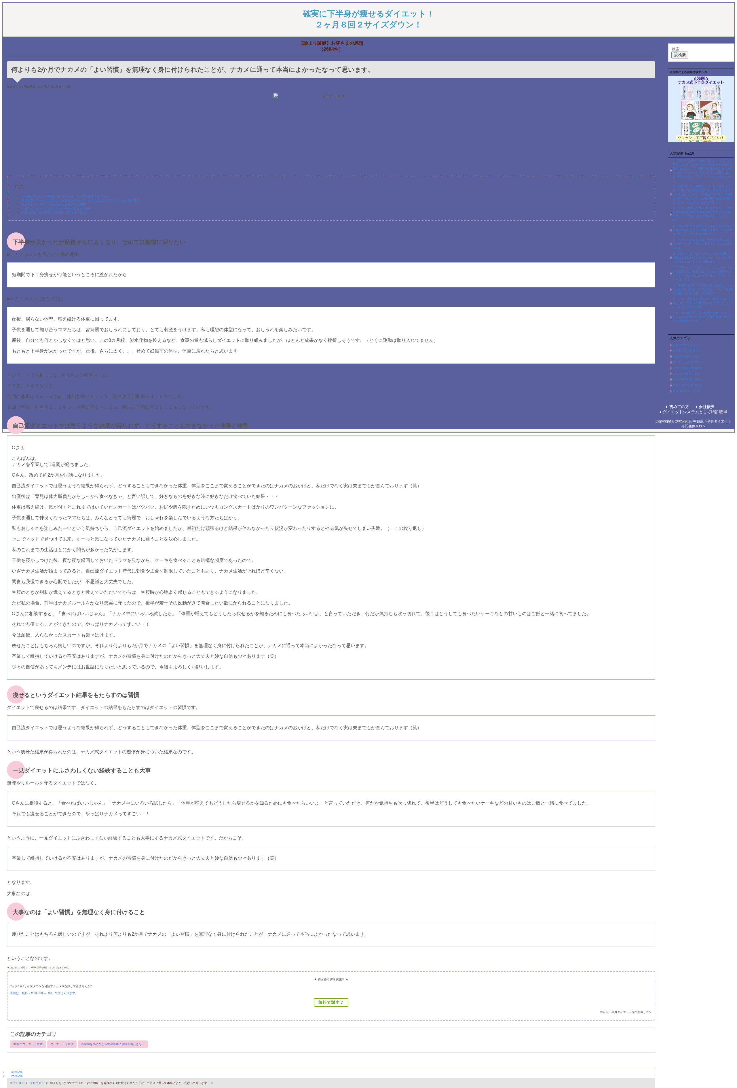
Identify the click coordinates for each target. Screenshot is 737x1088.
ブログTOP (37, 1083)
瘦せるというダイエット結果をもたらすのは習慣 (53, 204)
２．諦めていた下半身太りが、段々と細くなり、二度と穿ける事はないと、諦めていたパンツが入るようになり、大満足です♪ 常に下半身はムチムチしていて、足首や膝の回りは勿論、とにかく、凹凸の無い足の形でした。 (703, 194)
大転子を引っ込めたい (687, 350)
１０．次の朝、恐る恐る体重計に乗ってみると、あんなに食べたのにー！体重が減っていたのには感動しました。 (703, 317)
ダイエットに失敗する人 (688, 362)
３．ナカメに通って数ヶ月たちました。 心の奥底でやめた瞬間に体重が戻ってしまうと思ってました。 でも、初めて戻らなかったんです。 (703, 214)
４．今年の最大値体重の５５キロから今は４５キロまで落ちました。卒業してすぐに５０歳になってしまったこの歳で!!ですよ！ (703, 230)
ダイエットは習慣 (61, 1044)
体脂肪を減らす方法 (685, 356)
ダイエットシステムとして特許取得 (695, 412)
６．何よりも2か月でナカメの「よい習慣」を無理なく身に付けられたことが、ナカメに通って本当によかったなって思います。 (703, 257)
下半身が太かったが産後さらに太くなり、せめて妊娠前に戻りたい (65, 196)
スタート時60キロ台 (686, 373)
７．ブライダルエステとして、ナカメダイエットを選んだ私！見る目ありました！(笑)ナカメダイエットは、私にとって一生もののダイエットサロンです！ (703, 273)
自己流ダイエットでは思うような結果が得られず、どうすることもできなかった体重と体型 (81, 200)
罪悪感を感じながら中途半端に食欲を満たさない (113, 1044)
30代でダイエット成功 (28, 1044)
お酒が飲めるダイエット (688, 344)
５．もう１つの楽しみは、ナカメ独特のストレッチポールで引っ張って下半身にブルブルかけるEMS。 (703, 243)
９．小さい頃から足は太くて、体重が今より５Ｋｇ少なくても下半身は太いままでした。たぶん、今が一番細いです (703, 303)
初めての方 (679, 406)
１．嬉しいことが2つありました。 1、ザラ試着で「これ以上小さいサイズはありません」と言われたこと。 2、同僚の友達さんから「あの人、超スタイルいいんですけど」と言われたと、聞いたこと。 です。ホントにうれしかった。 (703, 170)
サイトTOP (17, 1083)
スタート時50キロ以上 (687, 385)
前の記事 (17, 1072)
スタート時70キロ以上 (687, 367)
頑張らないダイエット (687, 391)
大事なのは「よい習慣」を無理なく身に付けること (55, 212)
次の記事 (17, 1076)
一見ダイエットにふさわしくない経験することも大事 (56, 208)
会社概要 (707, 406)
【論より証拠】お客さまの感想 (331, 43)
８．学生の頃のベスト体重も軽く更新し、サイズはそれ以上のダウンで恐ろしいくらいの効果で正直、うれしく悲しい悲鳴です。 (703, 289)
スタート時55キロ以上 (687, 379)
